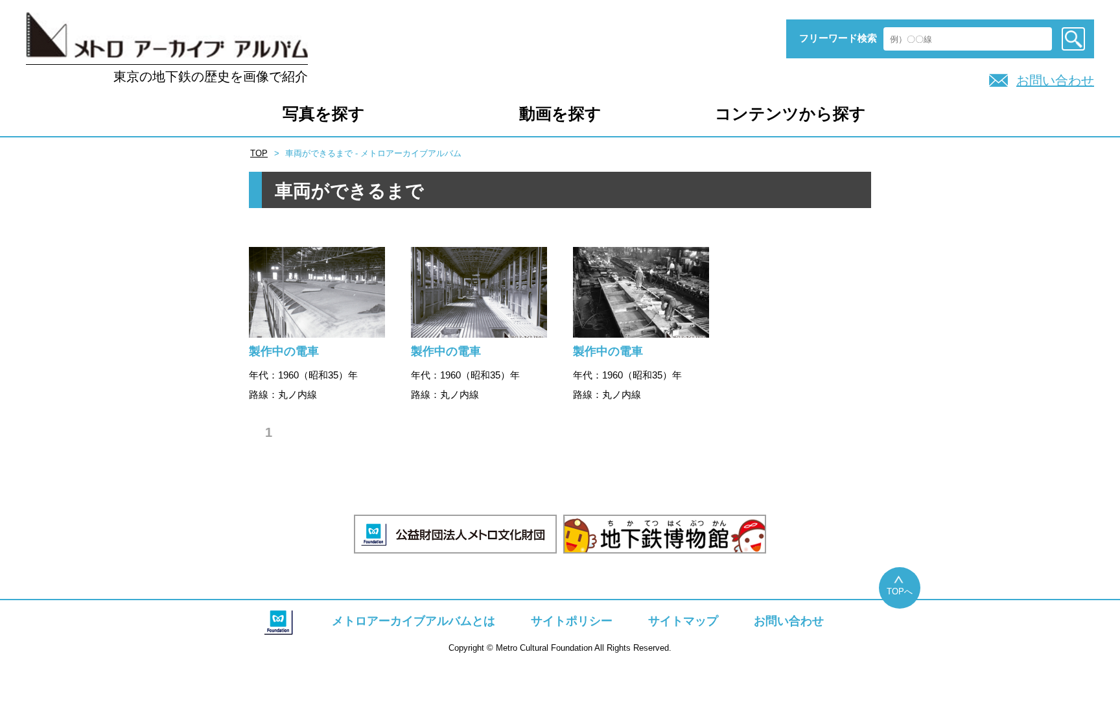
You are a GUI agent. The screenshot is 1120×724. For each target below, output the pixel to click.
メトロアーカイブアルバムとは (413, 620)
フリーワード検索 (838, 37)
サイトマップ (683, 620)
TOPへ (900, 591)
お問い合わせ (1055, 80)
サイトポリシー (571, 620)
